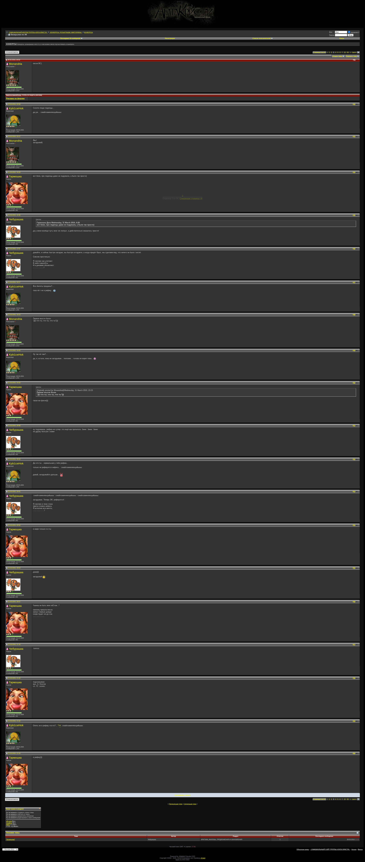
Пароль (331, 35)
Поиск (341, 38)
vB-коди (9, 821)
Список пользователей (262, 38)
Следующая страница (182, 795)
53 (348, 52)
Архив (353, 849)
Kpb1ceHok (16, 108)
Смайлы (9, 823)
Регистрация (170, 38)
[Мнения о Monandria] (17, 85)
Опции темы (337, 56)
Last (354, 52)
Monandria (15, 63)
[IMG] (8, 824)
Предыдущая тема (175, 804)
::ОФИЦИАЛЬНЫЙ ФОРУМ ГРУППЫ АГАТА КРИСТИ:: (27, 32)
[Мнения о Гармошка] (12, 205)
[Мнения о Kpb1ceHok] (16, 127)
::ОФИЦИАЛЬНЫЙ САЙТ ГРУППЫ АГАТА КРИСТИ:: (330, 849)
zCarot (203, 858)
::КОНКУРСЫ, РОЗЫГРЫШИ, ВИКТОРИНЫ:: (65, 32)
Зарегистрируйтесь (13, 95)
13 (345, 52)
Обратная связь (303, 849)
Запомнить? (354, 32)
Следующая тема (190, 804)
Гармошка (15, 176)
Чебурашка (16, 219)
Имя (330, 32)
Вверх (360, 849)
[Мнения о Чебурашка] (12, 239)
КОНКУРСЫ (88, 32)
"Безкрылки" (10, 839)
